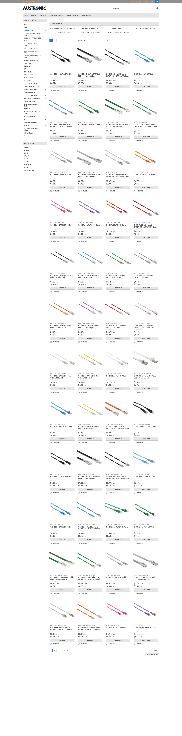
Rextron (26, 150)
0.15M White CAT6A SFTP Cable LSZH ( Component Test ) (145, 377)
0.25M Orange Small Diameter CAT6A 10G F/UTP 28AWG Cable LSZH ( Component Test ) (89, 630)
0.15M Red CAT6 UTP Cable (116, 225)
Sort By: (80, 40)
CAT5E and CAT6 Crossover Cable (31, 52)
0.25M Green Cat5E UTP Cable (117, 527)
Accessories (28, 136)
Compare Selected (152, 655)
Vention (26, 167)
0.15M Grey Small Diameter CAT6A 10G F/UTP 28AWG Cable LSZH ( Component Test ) (117, 177)
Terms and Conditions (72, 15)
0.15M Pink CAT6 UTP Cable (60, 225)
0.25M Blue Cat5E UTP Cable (144, 477)
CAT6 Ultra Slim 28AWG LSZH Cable (32, 44)
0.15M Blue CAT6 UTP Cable (144, 74)
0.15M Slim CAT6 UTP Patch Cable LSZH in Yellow (88, 377)
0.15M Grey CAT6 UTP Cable (60, 175)
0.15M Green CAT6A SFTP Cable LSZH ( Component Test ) (117, 125)
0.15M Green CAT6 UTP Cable (89, 124)
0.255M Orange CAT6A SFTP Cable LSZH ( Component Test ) (117, 427)
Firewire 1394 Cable (30, 95)
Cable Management (30, 92)
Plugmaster (27, 164)
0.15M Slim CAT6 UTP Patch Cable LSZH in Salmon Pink (144, 327)
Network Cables (29, 31)
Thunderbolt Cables (30, 122)
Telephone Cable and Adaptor (31, 129)
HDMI (25, 28)
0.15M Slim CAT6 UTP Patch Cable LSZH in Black (60, 276)
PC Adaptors (28, 109)
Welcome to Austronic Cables (31, 1)
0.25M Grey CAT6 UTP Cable (116, 577)
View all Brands (29, 170)
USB (25, 25)
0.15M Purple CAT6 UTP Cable (89, 225)
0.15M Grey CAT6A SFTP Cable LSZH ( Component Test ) (89, 176)
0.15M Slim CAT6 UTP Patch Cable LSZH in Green (116, 276)
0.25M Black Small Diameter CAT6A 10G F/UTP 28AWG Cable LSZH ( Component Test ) (117, 478)
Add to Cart (62, 86)
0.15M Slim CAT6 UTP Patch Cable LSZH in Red (116, 327)
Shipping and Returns (56, 15)
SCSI (25, 119)
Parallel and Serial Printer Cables (32, 113)
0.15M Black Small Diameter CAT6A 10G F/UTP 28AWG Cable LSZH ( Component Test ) (117, 76)
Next (155, 650)
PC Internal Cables (30, 101)
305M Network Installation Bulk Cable (32, 56)
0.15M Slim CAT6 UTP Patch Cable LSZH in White (60, 377)
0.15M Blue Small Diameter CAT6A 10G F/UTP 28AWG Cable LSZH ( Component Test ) (61, 126)
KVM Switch (27, 125)
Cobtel (26, 159)
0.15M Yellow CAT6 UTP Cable (61, 426)
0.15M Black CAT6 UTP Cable (61, 74)
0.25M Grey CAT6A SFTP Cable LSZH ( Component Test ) (145, 578)
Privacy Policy (86, 15)
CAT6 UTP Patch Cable (30, 41)
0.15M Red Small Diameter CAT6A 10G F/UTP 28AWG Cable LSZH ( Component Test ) (145, 227)
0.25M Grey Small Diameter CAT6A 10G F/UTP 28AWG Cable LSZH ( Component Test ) (61, 630)
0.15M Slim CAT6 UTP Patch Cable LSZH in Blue (88, 276)
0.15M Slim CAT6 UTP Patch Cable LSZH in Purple (88, 327)
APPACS (26, 156)
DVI (25, 69)
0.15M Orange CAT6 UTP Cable (145, 175)
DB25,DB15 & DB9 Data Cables (31, 105)
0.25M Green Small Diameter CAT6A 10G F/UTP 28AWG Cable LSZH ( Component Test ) (89, 579)
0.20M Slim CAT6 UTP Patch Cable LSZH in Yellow (88, 427)
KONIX (26, 147)
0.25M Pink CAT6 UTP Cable (116, 628)
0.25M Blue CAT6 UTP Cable (60, 527)
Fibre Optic (27, 63)
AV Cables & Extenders (31, 75)
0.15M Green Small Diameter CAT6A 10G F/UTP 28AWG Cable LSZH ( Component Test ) (145, 126)
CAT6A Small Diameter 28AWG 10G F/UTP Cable (32, 34)
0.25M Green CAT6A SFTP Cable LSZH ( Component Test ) (62, 578)
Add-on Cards (28, 133)
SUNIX (26, 153)
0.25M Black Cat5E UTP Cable (145, 426)
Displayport (27, 66)
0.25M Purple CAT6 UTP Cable (145, 628)
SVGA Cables (28, 72)
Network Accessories (31, 60)
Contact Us (43, 15)
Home (26, 15)
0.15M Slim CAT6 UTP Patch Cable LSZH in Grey (144, 276)
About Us (33, 15)
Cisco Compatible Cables (32, 87)
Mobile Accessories (30, 89)
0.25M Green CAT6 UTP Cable (144, 527)
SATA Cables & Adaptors (32, 98)
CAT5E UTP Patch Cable (30, 48)
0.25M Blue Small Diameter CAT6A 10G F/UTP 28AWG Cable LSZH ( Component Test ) (89, 529)
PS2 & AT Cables (29, 116)
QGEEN (26, 162)
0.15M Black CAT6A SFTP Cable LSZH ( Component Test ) (89, 75)
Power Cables (28, 78)
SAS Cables (27, 81)
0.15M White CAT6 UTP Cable (116, 376)
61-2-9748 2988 (137, 1)
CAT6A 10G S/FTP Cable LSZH (32, 38)
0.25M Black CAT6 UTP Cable (61, 477)
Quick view (62, 69)
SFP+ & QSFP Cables (30, 84)
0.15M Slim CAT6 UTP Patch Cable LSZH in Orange (60, 327)
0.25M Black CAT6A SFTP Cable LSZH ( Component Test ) (89, 478)
